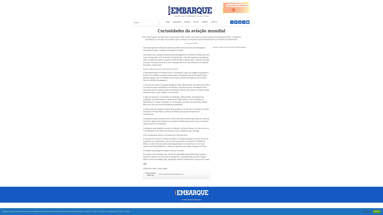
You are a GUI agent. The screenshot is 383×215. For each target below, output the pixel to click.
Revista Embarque (194, 200)
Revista (196, 22)
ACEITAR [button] (376, 212)
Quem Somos (177, 22)
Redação (187, 22)
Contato (214, 22)
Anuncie (205, 22)
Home (168, 22)
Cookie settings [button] (367, 212)
